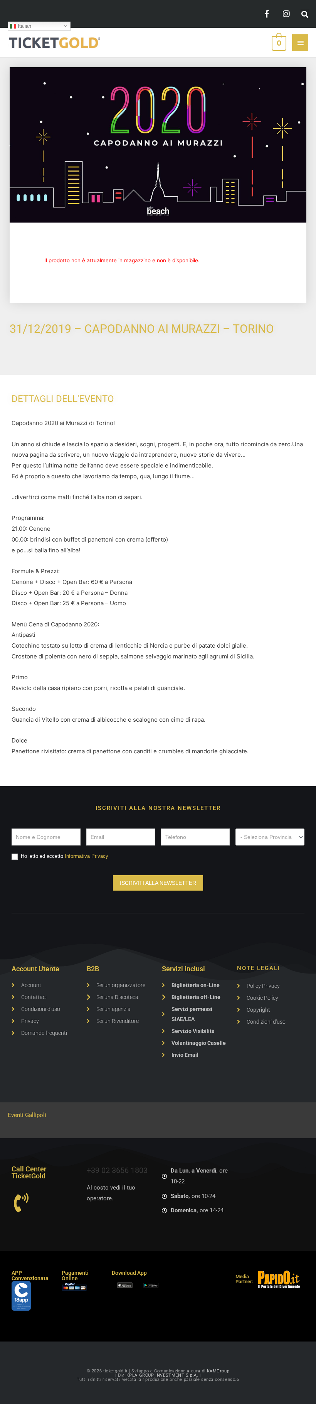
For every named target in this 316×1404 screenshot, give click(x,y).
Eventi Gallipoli (27, 1115)
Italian (23, 26)
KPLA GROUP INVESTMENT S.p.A (161, 1375)
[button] (305, 14)
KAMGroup (218, 1371)
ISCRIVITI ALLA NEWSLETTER (158, 883)
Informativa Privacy (86, 856)
